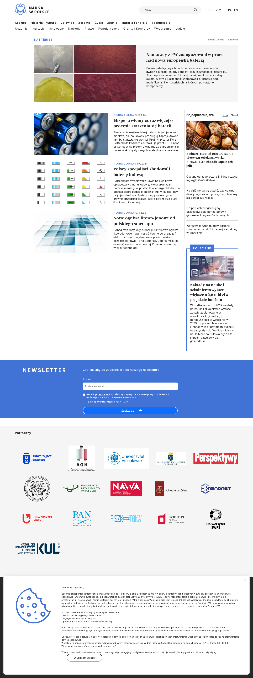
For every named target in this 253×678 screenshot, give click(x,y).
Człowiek (67, 22)
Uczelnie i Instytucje (30, 28)
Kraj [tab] (225, 115)
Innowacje (56, 28)
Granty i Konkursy (136, 28)
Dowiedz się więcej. (206, 652)
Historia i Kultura (43, 22)
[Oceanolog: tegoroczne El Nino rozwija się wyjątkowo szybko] (212, 178)
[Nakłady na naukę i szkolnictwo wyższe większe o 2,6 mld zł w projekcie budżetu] (212, 300)
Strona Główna (216, 39)
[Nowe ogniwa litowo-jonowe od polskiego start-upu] (108, 232)
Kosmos (21, 22)
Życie (99, 22)
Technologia (161, 22)
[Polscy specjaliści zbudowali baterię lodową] (108, 183)
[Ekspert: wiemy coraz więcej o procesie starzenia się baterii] (108, 134)
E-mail (87, 379)
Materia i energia (134, 22)
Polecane (202, 248)
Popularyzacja (108, 28)
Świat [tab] (234, 115)
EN (236, 10)
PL (229, 10)
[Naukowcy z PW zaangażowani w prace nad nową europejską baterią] (136, 73)
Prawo (89, 28)
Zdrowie (84, 22)
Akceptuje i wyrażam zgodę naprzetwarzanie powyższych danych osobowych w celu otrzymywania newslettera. (128, 396)
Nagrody (74, 28)
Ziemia (112, 22)
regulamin (103, 394)
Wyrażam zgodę (84, 657)
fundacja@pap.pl (160, 643)
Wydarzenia (162, 28)
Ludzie (180, 28)
